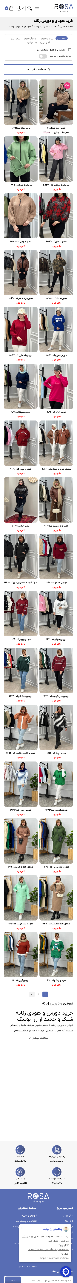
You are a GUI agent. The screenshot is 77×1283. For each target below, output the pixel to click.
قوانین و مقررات (29, 1215)
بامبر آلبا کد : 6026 (20, 525)
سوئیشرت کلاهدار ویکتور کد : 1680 (20, 582)
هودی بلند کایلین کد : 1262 (20, 866)
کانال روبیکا (67, 1215)
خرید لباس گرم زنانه (45, 26)
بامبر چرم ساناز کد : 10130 (21, 298)
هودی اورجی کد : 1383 (56, 810)
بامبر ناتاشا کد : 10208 (56, 298)
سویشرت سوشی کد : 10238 (56, 184)
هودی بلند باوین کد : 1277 (56, 866)
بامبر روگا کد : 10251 (21, 128)
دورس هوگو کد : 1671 (56, 639)
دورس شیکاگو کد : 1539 (20, 696)
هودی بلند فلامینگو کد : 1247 (56, 923)
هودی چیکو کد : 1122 (56, 980)
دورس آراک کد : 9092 (56, 412)
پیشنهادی (32, 42)
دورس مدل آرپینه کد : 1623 (56, 696)
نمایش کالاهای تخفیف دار (51, 50)
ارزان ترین (15, 38)
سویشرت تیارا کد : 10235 (21, 184)
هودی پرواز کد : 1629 (21, 639)
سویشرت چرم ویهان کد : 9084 (56, 469)
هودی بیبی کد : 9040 (20, 469)
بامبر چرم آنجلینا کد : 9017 (56, 525)
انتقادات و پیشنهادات (26, 1221)
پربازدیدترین (47, 38)
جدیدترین (62, 38)
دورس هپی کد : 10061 (56, 355)
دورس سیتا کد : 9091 (20, 412)
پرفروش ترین (31, 38)
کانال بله (69, 1221)
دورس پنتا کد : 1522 (56, 753)
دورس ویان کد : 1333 (20, 810)
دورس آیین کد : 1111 (20, 980)
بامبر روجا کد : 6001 (56, 128)
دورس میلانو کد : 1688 (56, 582)
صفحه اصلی (66, 26)
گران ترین (45, 42)
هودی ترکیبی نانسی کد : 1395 (20, 753)
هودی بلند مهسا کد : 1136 (20, 923)
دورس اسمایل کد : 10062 (21, 355)
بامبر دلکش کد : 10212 (56, 241)
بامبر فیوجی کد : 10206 (20, 241)
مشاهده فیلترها (36, 69)
